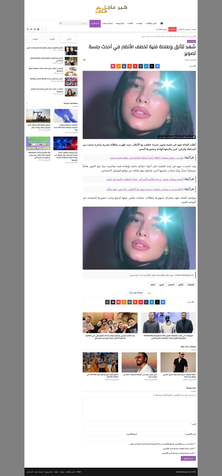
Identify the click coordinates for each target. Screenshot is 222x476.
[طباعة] (107, 302)
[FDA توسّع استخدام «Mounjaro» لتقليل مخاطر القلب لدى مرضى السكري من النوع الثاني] (38, 143)
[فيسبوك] (157, 66)
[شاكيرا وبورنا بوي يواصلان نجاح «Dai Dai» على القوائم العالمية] (100, 362)
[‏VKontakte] (124, 66)
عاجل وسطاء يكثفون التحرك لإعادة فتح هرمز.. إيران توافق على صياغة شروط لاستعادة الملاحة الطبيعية (65, 156)
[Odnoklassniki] (118, 66)
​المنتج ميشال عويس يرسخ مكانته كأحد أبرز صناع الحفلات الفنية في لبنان (145, 179)
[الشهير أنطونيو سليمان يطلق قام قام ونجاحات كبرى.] (71, 51)
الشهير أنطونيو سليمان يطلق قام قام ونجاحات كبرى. (44, 47)
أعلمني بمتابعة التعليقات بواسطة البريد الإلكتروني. (178, 448)
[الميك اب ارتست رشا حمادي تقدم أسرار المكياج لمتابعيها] (71, 92)
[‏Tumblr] (140, 66)
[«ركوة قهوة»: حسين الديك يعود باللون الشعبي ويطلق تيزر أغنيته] (178, 362)
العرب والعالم (151, 23)
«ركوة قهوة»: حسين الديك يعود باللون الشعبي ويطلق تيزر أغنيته (179, 375)
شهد (160, 284)
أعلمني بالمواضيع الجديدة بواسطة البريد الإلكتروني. (178, 453)
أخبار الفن (95, 23)
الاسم (193, 424)
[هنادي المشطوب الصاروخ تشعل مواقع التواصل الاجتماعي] (71, 61)
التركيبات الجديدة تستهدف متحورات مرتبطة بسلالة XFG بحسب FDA (65, 128)
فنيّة (152, 284)
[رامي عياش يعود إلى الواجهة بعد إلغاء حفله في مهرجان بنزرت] (139, 362)
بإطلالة (190, 284)
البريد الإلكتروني (190, 434)
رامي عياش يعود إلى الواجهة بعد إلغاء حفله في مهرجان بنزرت (140, 375)
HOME (78, 472)
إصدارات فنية (108, 23)
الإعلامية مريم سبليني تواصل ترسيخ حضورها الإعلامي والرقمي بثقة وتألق (144, 189)
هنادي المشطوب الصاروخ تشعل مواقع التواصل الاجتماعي (46, 59)
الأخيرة (52, 39)
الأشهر (69, 39)
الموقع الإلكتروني (131, 434)
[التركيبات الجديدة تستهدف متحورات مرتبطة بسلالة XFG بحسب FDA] (65, 116)
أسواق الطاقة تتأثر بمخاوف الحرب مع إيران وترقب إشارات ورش (146, 29)
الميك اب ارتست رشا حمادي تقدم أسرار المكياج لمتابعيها (47, 90)
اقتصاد (131, 23)
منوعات (140, 23)
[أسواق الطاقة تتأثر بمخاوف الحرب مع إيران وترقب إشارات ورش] (38, 116)
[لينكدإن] (146, 66)
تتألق (180, 284)
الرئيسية (191, 36)
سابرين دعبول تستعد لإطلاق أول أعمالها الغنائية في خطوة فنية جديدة (146, 157)
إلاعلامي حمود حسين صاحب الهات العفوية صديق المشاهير (46, 69)
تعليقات (35, 39)
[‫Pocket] (113, 66)
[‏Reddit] (129, 66)
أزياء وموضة (120, 23)
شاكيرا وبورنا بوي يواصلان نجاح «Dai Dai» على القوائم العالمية (102, 375)
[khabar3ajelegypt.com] (111, 10)
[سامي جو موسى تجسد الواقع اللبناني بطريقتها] (71, 81)
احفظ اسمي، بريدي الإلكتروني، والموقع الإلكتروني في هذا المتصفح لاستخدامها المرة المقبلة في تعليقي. (161, 444)
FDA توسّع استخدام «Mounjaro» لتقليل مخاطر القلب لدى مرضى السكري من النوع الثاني (39, 155)
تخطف (170, 284)
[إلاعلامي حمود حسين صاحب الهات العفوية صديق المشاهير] (71, 71)
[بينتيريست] (135, 66)
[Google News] (136, 292)
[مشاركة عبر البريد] (113, 302)
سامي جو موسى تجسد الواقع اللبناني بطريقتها (46, 78)
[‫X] (152, 66)
